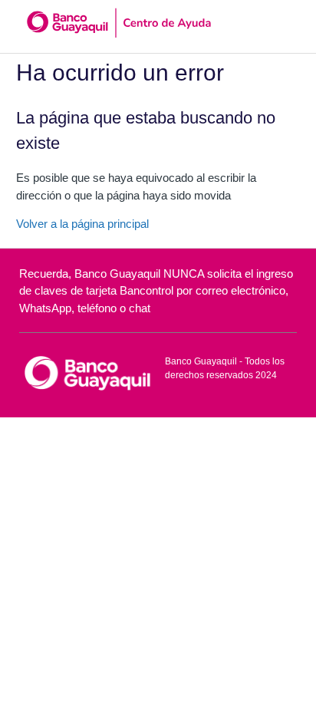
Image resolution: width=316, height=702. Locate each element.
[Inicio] (87, 371)
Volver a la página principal (82, 223)
